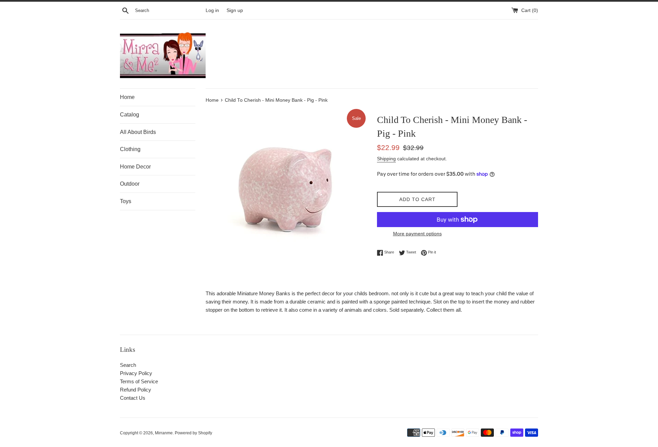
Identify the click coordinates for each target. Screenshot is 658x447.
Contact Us (132, 398)
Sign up (235, 10)
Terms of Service (139, 381)
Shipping (386, 158)
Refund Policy (135, 390)
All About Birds (138, 132)
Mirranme (164, 433)
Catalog (129, 114)
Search (128, 365)
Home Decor (135, 167)
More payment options (417, 233)
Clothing (130, 149)
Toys (125, 201)
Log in (212, 10)
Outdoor (129, 184)
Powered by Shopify (193, 433)
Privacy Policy (136, 373)
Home (127, 97)
